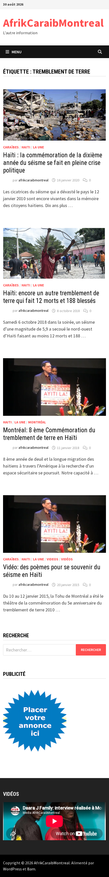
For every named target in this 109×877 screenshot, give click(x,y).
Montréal (37, 422)
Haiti (26, 147)
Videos (52, 559)
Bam (31, 868)
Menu (17, 51)
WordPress (12, 868)
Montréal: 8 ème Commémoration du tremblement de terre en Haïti (49, 433)
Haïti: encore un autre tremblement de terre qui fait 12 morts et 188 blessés (51, 296)
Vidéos (67, 559)
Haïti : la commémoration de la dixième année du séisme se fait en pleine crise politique (52, 162)
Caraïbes (11, 147)
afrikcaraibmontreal (33, 180)
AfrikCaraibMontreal (53, 23)
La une (38, 147)
